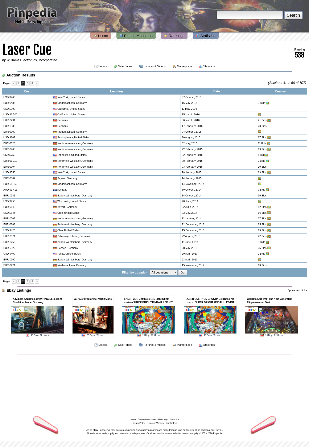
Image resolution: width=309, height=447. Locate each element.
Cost (27, 91)
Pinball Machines (138, 36)
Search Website (156, 423)
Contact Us (171, 423)
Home (102, 36)
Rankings (176, 36)
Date (217, 91)
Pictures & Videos (154, 66)
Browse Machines (147, 419)
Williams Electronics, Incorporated (32, 60)
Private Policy (138, 423)
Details (103, 66)
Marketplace (184, 66)
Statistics (207, 36)
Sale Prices (125, 66)
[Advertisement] (154, 385)
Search (293, 15)
